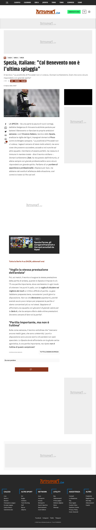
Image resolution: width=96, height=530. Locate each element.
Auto (39, 496)
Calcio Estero (8, 507)
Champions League (9, 503)
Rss (54, 496)
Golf (22, 505)
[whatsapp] (6, 128)
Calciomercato (8, 510)
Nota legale (72, 503)
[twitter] (6, 131)
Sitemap (55, 507)
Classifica (17, 2)
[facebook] (6, 124)
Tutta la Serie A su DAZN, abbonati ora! (26, 261)
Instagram (46, 518)
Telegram (58, 518)
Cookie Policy (73, 505)
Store (55, 505)
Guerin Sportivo (43, 505)
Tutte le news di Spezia (49, 352)
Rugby (23, 498)
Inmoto (40, 500)
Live (5, 496)
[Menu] (7, 2)
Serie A (37, 2)
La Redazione (73, 498)
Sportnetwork (42, 507)
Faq (70, 500)
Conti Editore (42, 510)
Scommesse (70, 2)
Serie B (6, 500)
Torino (54, 2)
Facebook (38, 518)
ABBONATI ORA (74, 12)
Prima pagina (57, 500)
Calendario (27, 2)
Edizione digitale (58, 503)
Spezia (22, 58)
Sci (22, 496)
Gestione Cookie (74, 507)
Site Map (88, 500)
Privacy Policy (73, 510)
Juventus (45, 2)
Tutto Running (25, 503)
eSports (23, 510)
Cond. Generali (73, 512)
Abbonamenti (57, 498)
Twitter (52, 518)
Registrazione (90, 498)
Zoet (12, 81)
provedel (17, 81)
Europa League (8, 505)
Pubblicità (89, 496)
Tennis (62, 2)
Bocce (23, 507)
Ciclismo (23, 500)
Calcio (10, 58)
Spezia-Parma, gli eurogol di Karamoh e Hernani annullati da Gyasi (44, 246)
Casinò (80, 2)
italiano (23, 81)
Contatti (71, 496)
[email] (6, 135)
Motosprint (41, 503)
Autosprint (41, 498)
